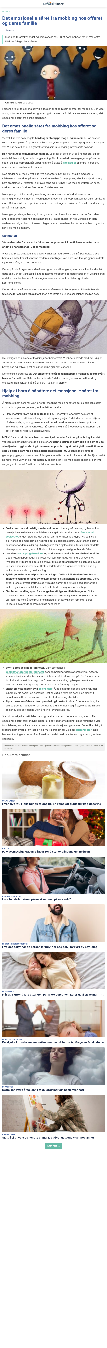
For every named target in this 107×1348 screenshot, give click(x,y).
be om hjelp (45, 688)
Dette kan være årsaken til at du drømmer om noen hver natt (43, 1090)
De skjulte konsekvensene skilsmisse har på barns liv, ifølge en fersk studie (53, 1042)
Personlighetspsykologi (15, 944)
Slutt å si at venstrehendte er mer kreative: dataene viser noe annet (48, 1137)
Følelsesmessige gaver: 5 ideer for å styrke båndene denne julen (46, 851)
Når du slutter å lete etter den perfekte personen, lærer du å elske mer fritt (53, 994)
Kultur (5, 848)
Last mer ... (53, 1145)
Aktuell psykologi (11, 896)
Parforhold (8, 991)
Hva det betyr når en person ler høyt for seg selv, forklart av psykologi (50, 947)
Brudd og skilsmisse (12, 1039)
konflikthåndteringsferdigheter (25, 671)
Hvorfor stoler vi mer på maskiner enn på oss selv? (36, 899)
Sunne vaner (8, 801)
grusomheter (83, 729)
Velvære (6, 11)
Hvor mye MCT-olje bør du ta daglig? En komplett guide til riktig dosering (51, 804)
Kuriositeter (8, 1134)
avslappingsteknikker (30, 553)
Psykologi (7, 1087)
